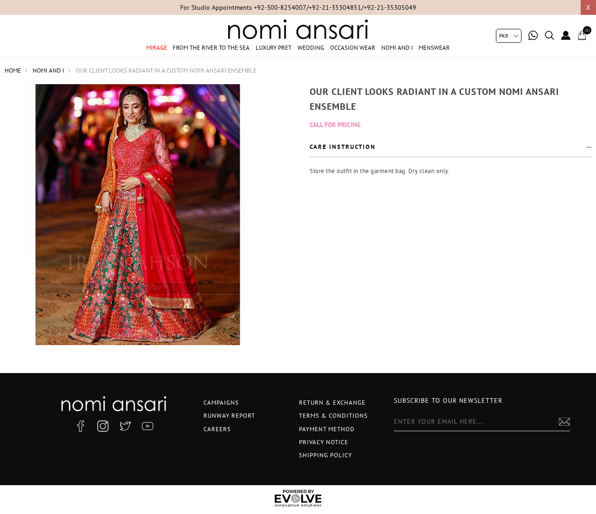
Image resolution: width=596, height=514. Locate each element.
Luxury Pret (273, 48)
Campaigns (221, 403)
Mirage (156, 48)
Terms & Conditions (333, 416)
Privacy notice (323, 442)
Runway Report (229, 416)
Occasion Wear (352, 48)
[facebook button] (80, 426)
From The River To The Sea (211, 48)
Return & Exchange (332, 403)
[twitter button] (125, 426)
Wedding (311, 48)
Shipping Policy (325, 455)
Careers (217, 429)
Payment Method (327, 429)
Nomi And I (397, 48)
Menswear (434, 48)
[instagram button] (102, 426)
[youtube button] (147, 426)
